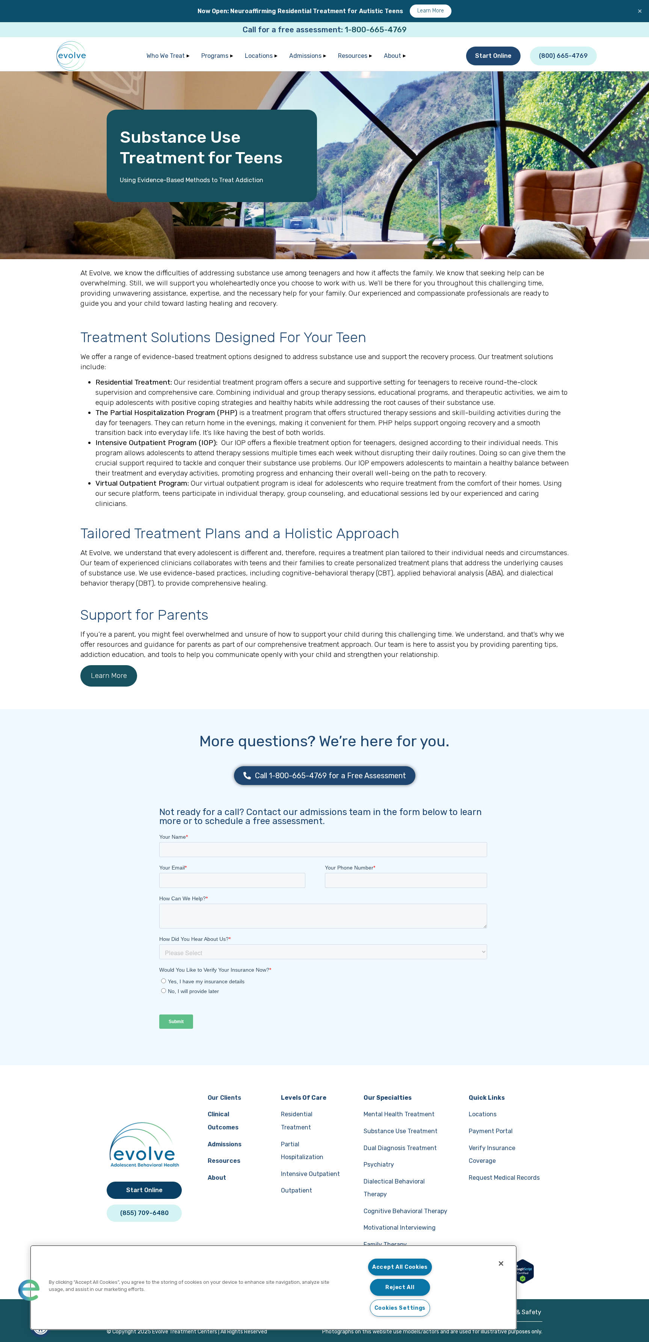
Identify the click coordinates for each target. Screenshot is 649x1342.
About (392, 55)
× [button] (640, 10)
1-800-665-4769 (376, 29)
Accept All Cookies (400, 1267)
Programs (214, 55)
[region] (273, 1287)
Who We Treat (165, 55)
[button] (29, 1290)
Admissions (305, 55)
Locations (259, 55)
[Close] (501, 1263)
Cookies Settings (400, 1308)
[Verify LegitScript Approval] (522, 1281)
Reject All (399, 1287)
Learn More (430, 11)
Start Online (493, 55)
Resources (352, 55)
